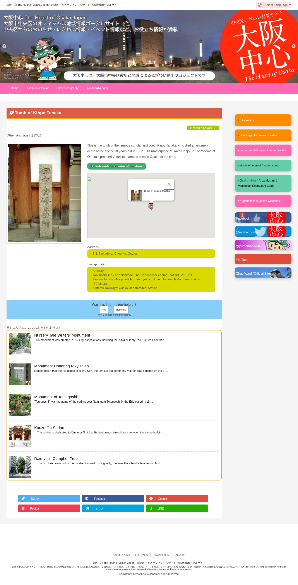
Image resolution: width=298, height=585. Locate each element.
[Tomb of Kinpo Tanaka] (45, 241)
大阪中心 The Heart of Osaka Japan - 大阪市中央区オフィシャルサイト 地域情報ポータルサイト (63, 4)
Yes (104, 309)
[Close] (169, 184)
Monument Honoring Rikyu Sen (61, 366)
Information (247, 120)
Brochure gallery (68, 88)
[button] (151, 206)
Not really (121, 309)
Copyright (179, 555)
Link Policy (141, 555)
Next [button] (293, 46)
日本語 (37, 135)
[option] (149, 46)
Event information (38, 88)
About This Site (122, 555)
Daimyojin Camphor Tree (56, 458)
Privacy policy (161, 555)
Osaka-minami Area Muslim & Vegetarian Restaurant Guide (257, 183)
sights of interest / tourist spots (259, 165)
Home (14, 88)
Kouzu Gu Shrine (49, 428)
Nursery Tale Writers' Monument (62, 335)
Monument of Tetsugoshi (55, 397)
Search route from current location (116, 166)
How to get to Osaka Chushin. (259, 135)
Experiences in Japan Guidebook (260, 201)
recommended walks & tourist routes (263, 150)
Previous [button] (4, 46)
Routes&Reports (97, 88)
